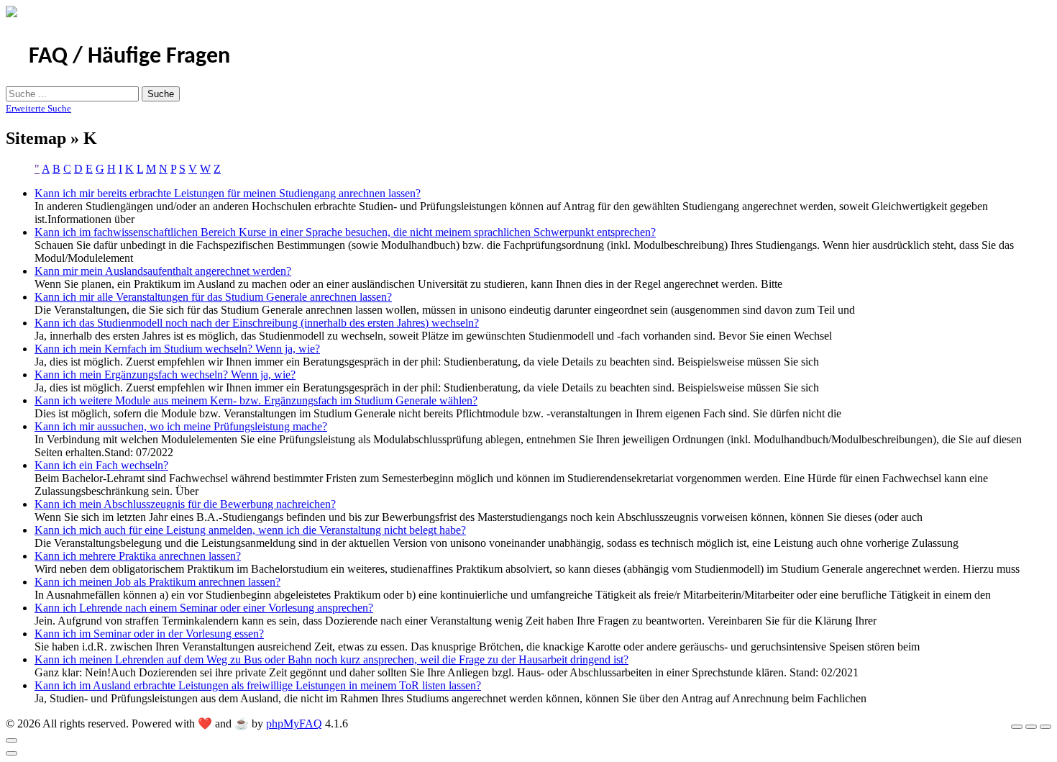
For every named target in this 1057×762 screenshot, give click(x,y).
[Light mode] (1016, 727)
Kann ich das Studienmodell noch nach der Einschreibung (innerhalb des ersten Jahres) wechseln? (257, 323)
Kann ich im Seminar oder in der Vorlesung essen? (149, 633)
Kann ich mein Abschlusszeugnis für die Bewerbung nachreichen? (185, 504)
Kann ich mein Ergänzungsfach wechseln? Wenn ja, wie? (165, 374)
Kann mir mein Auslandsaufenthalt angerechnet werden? (163, 271)
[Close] (11, 740)
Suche (160, 94)
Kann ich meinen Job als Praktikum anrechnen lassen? (157, 582)
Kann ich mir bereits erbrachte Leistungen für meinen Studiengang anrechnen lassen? (228, 193)
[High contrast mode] (1045, 727)
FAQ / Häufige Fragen (129, 56)
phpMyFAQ (294, 723)
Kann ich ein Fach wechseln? (101, 465)
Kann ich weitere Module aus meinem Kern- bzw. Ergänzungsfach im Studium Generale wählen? (256, 400)
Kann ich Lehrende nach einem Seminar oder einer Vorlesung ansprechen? (204, 608)
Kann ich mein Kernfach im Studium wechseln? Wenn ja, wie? (177, 349)
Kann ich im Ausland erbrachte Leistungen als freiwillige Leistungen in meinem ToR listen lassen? (258, 685)
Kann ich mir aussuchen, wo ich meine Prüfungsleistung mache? (181, 426)
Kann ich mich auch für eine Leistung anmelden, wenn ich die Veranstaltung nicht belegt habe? (250, 530)
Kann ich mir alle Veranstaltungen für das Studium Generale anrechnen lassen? (213, 297)
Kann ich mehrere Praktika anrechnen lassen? (138, 556)
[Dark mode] (1031, 727)
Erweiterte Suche (38, 108)
